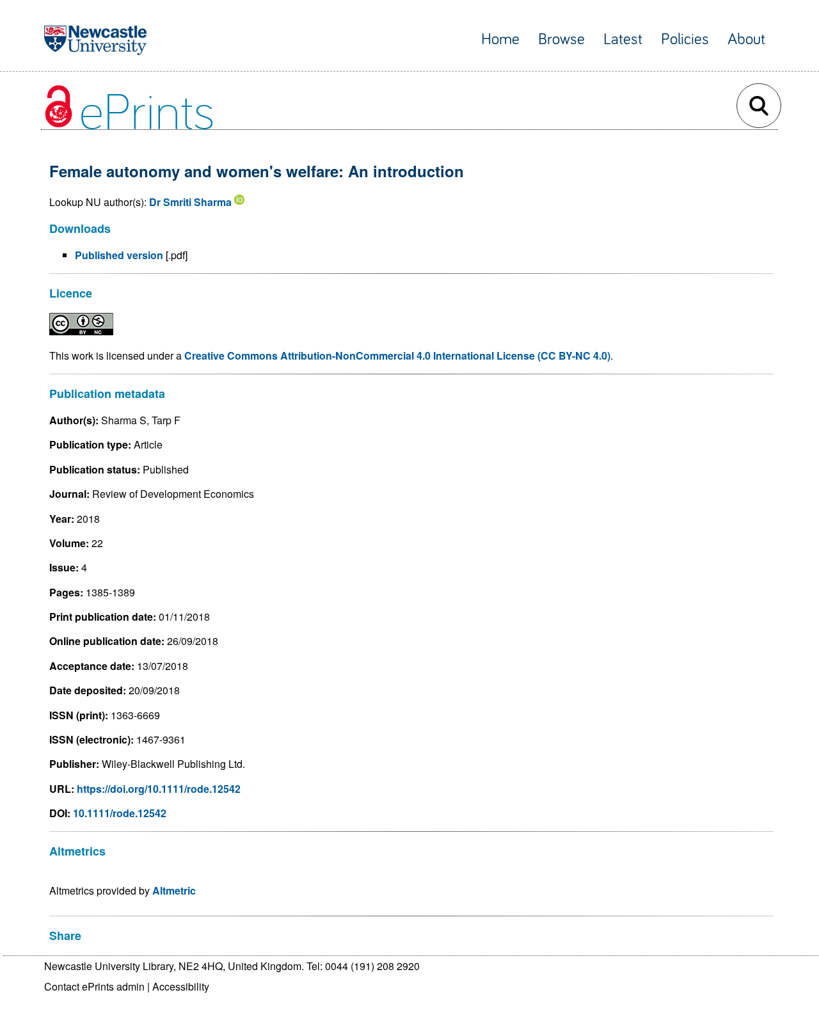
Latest (622, 39)
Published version (119, 255)
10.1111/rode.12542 (119, 813)
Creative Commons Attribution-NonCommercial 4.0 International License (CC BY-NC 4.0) (397, 355)
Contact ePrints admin (94, 986)
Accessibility (180, 986)
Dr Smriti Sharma (190, 202)
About (746, 39)
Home (500, 39)
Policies (685, 39)
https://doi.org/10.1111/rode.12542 (159, 788)
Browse (561, 39)
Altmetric (174, 890)
